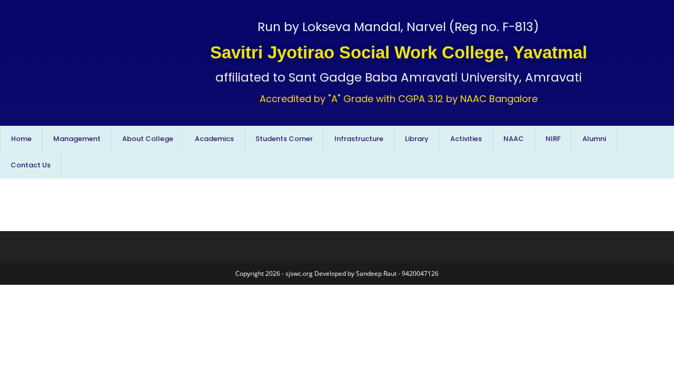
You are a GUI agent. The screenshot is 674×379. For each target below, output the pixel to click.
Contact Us (31, 165)
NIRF (553, 139)
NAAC (513, 139)
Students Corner (284, 139)
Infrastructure (358, 139)
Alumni (594, 139)
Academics (214, 139)
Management (77, 139)
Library (417, 139)
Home (21, 139)
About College (147, 139)
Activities (466, 139)
